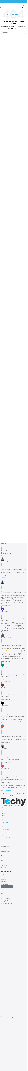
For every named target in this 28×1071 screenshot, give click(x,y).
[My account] (25, 4)
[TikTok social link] (15, 1)
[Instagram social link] (13, 1)
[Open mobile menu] (1, 4)
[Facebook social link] (12, 1)
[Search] (22, 4)
